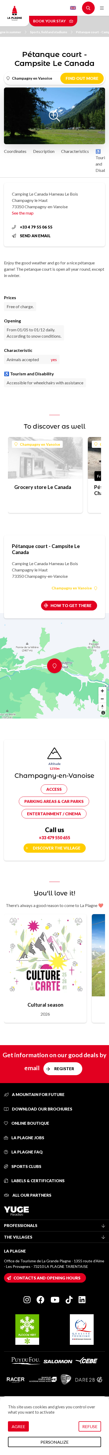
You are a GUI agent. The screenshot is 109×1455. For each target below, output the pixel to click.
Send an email (35, 235)
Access (54, 789)
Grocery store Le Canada (42, 487)
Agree (18, 1426)
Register (64, 1068)
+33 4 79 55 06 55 (36, 227)
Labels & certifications (38, 1180)
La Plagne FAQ (27, 1152)
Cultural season (45, 1005)
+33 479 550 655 (54, 837)
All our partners (31, 1195)
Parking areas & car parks (54, 801)
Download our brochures (41, 1109)
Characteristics (75, 151)
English (73, 8)
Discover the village (56, 848)
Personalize (54, 1441)
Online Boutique (30, 1123)
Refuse (89, 1426)
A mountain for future (38, 1094)
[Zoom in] (102, 691)
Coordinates (15, 151)
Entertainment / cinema (54, 813)
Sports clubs (26, 1166)
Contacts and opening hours (46, 1277)
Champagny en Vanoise (40, 444)
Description (43, 151)
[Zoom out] (102, 699)
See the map (23, 212)
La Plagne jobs (27, 1137)
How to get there (71, 605)
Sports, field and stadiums (48, 32)
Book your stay (49, 21)
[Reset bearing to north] (102, 707)
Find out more (82, 78)
